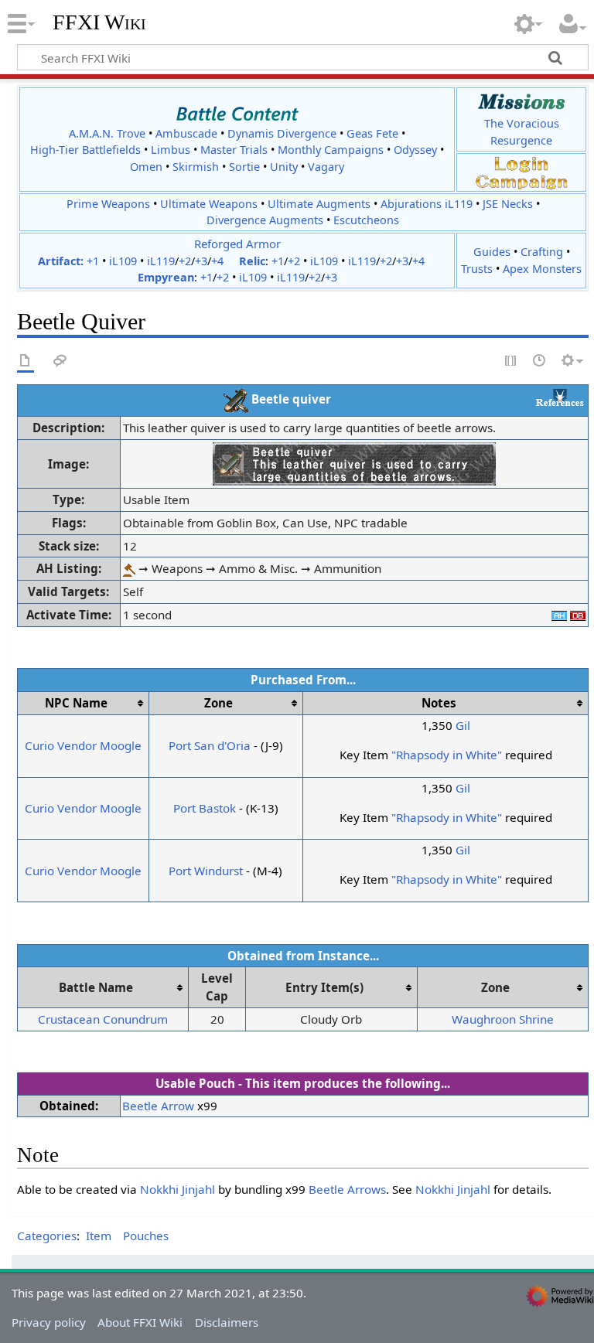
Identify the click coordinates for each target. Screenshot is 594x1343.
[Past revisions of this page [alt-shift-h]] (539, 361)
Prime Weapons (108, 203)
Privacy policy (49, 1322)
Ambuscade (186, 133)
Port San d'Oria (210, 745)
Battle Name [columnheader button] (96, 987)
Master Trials (234, 149)
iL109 (123, 261)
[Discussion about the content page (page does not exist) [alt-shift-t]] (60, 361)
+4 (217, 261)
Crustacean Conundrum (103, 1019)
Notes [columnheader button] (439, 703)
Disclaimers (226, 1322)
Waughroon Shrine (503, 1019)
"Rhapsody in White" (446, 754)
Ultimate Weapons (209, 203)
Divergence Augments (265, 220)
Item (98, 1235)
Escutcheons (366, 220)
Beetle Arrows (347, 1189)
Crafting (542, 251)
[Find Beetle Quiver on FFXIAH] (559, 614)
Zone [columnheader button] (218, 703)
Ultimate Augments (319, 203)
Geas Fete (372, 133)
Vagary (326, 166)
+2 (185, 261)
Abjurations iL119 (427, 203)
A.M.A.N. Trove (107, 133)
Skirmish (195, 166)
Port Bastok (204, 808)
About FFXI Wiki (140, 1322)
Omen (146, 166)
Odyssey (415, 149)
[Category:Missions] (521, 101)
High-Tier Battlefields (85, 149)
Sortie (244, 166)
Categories (47, 1235)
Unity (284, 166)
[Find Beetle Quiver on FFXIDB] (577, 614)
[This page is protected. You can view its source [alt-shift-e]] (511, 361)
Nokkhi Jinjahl (177, 1189)
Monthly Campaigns (331, 149)
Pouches (146, 1235)
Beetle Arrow (158, 1105)
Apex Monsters (542, 268)
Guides (491, 251)
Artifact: (61, 261)
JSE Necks (508, 203)
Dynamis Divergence (281, 133)
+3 (201, 261)
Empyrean (166, 277)
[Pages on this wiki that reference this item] (559, 396)
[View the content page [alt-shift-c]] (25, 361)
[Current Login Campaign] (521, 163)
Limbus (170, 149)
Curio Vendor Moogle (83, 745)
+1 (93, 261)
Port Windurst (206, 870)
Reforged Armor (237, 243)
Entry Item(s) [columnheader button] (324, 987)
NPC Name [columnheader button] (76, 703)
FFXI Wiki (99, 22)
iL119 (161, 261)
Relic (252, 261)
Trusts (477, 268)
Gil (463, 725)
